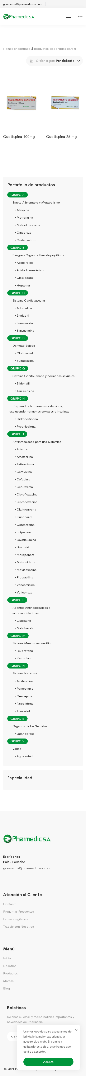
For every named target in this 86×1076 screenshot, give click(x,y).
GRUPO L (17, 600)
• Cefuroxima (24, 487)
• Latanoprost (24, 734)
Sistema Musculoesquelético (32, 643)
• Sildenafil (22, 383)
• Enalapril (22, 315)
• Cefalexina (23, 472)
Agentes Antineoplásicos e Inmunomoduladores (29, 610)
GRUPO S (17, 719)
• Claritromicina (25, 510)
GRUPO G (17, 368)
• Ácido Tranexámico (29, 270)
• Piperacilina (24, 577)
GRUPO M (17, 636)
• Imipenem (23, 532)
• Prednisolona (25, 427)
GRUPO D (17, 338)
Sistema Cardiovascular (29, 300)
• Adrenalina (23, 308)
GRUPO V (17, 741)
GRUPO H (17, 398)
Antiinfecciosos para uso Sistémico (37, 442)
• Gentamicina (24, 525)
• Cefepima (22, 479)
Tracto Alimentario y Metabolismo (36, 202)
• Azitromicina (24, 464)
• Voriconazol (24, 593)
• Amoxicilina (24, 457)
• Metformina (24, 217)
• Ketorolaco (23, 658)
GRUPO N (17, 666)
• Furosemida (24, 323)
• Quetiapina (23, 696)
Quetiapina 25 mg (61, 136)
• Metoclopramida (27, 225)
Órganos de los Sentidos (30, 726)
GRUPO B (17, 248)
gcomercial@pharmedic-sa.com (26, 868)
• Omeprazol (23, 232)
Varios (17, 749)
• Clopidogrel (24, 278)
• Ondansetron (25, 240)
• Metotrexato (24, 628)
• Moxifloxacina (26, 570)
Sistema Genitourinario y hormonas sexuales (44, 376)
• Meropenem (24, 555)
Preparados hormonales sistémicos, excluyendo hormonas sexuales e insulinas (39, 408)
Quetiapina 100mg (19, 136)
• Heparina (22, 285)
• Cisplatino (23, 621)
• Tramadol (22, 711)
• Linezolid (22, 547)
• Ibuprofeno (24, 651)
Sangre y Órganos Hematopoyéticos (38, 255)
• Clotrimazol (24, 353)
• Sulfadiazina (24, 361)
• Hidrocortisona (26, 419)
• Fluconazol (23, 517)
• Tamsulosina (24, 391)
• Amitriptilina (24, 681)
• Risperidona (24, 703)
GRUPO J (17, 434)
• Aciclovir (22, 449)
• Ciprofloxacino (26, 502)
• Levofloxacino (25, 540)
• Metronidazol (25, 562)
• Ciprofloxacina (26, 494)
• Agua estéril (24, 756)
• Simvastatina (24, 330)
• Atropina (22, 210)
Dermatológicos (24, 346)
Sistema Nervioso (25, 673)
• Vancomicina (25, 585)
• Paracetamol (24, 688)
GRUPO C (17, 293)
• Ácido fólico (24, 263)
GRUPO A (17, 195)
